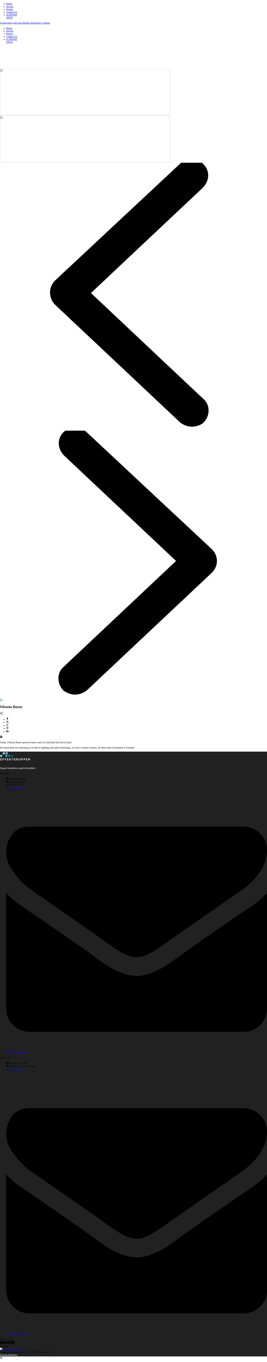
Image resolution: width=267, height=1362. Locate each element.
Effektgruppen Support (13, 1349)
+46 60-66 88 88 (16, 788)
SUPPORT (11, 15)
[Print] (1, 737)
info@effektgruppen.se (17, 1052)
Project (9, 9)
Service (9, 6)
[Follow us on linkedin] (5, 1343)
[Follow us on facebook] (2, 1343)
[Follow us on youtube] (13, 1343)
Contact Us (11, 12)
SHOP (9, 17)
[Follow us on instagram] (9, 1343)
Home (9, 3)
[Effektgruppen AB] (25, 23)
